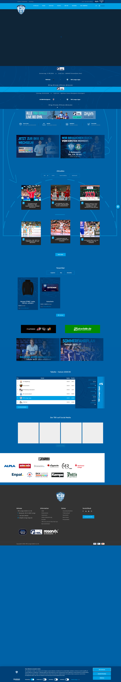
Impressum (44, 515)
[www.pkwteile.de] (82, 329)
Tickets (59, 5)
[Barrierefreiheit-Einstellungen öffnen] (118, 207)
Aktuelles (35, 5)
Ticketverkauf (66, 513)
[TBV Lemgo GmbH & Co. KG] (21, 10)
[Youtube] (89, 511)
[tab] (53, 272)
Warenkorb (65, 515)
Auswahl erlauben (102, 673)
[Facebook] (84, 511)
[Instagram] (92, 511)
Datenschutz (45, 513)
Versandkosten (25, 308)
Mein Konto (66, 517)
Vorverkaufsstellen (68, 511)
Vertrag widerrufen (88, 516)
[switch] (44, 679)
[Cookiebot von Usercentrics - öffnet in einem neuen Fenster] (16, 679)
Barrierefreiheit (46, 524)
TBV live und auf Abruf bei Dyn (50, 521)
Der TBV (66, 5)
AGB (43, 511)
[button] (28, 433)
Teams (43, 5)
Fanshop (31, 1)
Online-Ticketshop (22, 1)
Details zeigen (74, 679)
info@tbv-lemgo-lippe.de (25, 518)
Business (74, 5)
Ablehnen (102, 678)
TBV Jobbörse (83, 5)
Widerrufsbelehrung (47, 517)
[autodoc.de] (38, 329)
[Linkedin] (87, 511)
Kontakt (44, 519)
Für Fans (51, 5)
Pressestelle (66, 519)
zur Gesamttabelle (22, 407)
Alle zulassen (102, 669)
